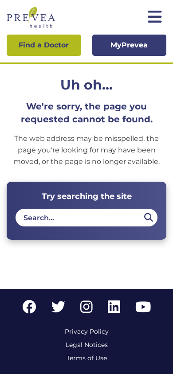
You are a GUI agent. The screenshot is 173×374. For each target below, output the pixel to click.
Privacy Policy (87, 331)
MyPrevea (129, 45)
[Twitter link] (58, 309)
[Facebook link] (29, 309)
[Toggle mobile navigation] (155, 17)
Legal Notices (87, 345)
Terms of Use (87, 358)
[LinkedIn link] (114, 309)
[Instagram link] (86, 309)
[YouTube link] (143, 309)
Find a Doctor (44, 45)
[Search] (148, 217)
